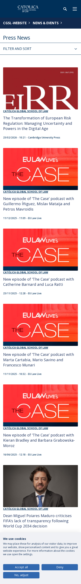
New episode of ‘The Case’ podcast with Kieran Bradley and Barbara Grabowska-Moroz (39, 440)
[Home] (29, 9)
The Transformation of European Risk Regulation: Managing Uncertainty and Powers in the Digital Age (37, 123)
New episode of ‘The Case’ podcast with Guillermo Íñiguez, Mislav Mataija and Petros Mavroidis (38, 204)
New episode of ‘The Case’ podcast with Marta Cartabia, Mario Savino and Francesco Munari (38, 359)
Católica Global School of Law (25, 111)
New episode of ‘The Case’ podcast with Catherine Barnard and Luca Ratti (38, 282)
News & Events (46, 23)
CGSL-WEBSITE (15, 23)
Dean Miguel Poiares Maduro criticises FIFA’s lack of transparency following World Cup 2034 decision (37, 521)
